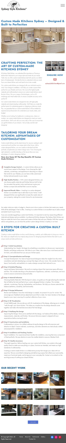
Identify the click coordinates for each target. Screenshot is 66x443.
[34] (57, 410)
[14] (8, 394)
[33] (41, 410)
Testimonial (35, 437)
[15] (25, 394)
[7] (25, 378)
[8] (41, 378)
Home (21, 437)
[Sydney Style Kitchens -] (14, 5)
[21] (57, 394)
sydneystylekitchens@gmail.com (55, 83)
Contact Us (32, 439)
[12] (57, 378)
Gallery (43, 437)
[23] (25, 410)
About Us (27, 437)
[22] (8, 410)
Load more (33, 422)
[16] (41, 394)
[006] (8, 378)
